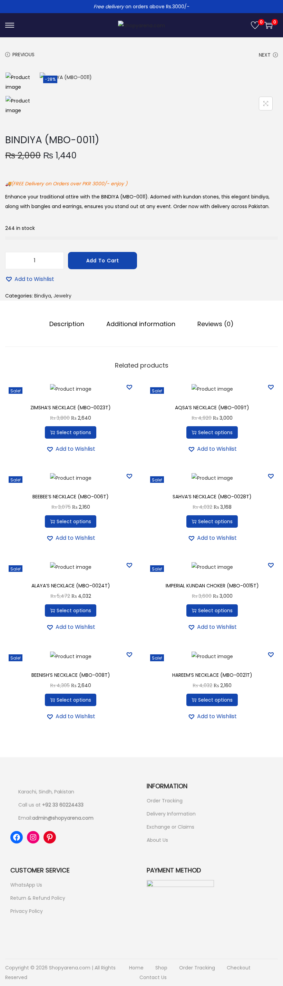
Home (136, 967)
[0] (255, 25)
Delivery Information (171, 813)
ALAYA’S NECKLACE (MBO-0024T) (70, 585)
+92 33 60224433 (63, 804)
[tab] (66, 324)
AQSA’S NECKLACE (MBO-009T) (212, 407)
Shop (161, 967)
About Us (157, 840)
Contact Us (153, 977)
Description (66, 324)
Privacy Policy (26, 911)
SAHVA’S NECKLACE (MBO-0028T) (212, 496)
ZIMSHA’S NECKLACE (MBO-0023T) (70, 407)
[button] (29, 279)
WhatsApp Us (26, 884)
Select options (74, 432)
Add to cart (102, 260)
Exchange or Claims (170, 826)
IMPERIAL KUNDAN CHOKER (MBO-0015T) (212, 585)
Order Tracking (165, 800)
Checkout (239, 967)
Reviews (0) (215, 324)
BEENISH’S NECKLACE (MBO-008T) (70, 675)
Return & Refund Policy (37, 898)
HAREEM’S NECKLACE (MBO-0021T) (212, 675)
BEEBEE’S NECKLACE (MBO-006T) (70, 496)
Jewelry (62, 295)
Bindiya (42, 295)
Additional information (140, 324)
